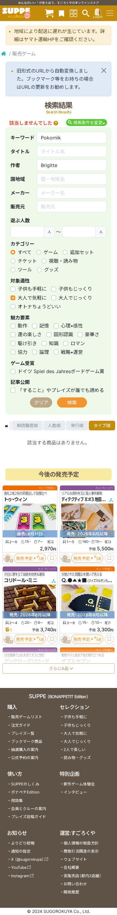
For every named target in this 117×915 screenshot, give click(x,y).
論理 (44, 352)
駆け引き (27, 343)
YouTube (18, 867)
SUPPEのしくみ (25, 784)
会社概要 (71, 867)
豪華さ (92, 334)
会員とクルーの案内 (28, 808)
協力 (22, 352)
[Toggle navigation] (110, 13)
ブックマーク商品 (26, 741)
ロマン (77, 343)
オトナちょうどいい (39, 306)
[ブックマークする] (51, 558)
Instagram (20, 876)
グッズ (51, 270)
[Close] (104, 70)
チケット (27, 261)
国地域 (17, 179)
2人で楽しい (75, 749)
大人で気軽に (32, 298)
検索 (72, 402)
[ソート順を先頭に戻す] (6, 426)
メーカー (20, 193)
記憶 (44, 326)
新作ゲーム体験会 (79, 784)
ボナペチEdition (25, 792)
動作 (22, 326)
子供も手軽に (32, 289)
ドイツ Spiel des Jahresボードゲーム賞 (61, 371)
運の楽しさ (30, 334)
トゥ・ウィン (15, 499)
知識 (53, 343)
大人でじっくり (75, 298)
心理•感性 (72, 326)
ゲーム (51, 252)
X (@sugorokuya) (27, 859)
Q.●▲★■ (74, 580)
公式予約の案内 (24, 757)
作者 (15, 165)
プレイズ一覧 (22, 733)
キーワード (22, 138)
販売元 (17, 207)
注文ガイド (21, 725)
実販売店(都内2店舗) (82, 876)
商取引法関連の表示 (81, 851)
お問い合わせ (75, 884)
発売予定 (24, 558)
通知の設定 (21, 851)
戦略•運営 (72, 352)
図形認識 (63, 334)
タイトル (20, 151)
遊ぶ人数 (20, 220)
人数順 (54, 425)
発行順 (77, 425)
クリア (41, 402)
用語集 (17, 800)
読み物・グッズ (77, 757)
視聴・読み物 (63, 261)
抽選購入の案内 (24, 749)
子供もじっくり (75, 289)
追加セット (82, 252)
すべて (25, 252)
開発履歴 (71, 892)
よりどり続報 (22, 843)
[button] (55, 123)
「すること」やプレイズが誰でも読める (61, 390)
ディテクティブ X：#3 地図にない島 (88, 499)
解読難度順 (27, 425)
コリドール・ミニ (21, 580)
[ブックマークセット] (61, 13)
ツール (25, 270)
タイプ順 (102, 425)
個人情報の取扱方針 (81, 843)
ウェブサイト (75, 859)
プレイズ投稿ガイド (28, 817)
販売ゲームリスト (26, 717)
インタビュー (75, 792)
